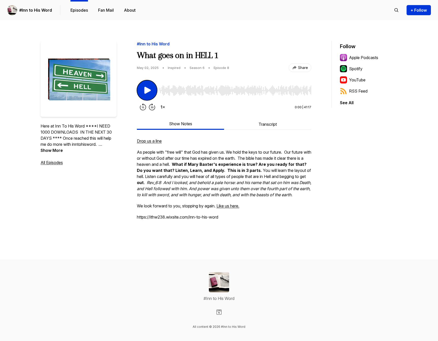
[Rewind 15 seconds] (143, 107)
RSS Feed (358, 91)
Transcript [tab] (268, 124)
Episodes (79, 10)
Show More (52, 150)
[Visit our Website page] (219, 312)
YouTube (357, 79)
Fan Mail (106, 10)
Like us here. (227, 205)
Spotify (355, 68)
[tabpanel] (224, 184)
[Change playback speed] (163, 107)
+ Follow (419, 10)
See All (347, 102)
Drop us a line (149, 140)
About (130, 10)
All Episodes (52, 162)
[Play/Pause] (147, 90)
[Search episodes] (396, 10)
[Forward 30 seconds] (152, 107)
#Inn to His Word (35, 10)
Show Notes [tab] (180, 123)
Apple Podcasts (363, 57)
